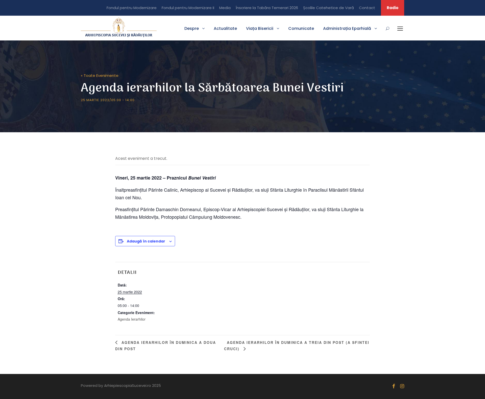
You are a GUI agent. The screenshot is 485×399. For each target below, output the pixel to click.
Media (225, 7)
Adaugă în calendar (146, 241)
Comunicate (301, 28)
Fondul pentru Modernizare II (188, 7)
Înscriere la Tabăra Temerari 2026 (267, 7)
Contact (367, 7)
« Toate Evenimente (99, 75)
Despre (191, 28)
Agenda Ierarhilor (132, 319)
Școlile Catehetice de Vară (328, 7)
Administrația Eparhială (347, 28)
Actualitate (225, 28)
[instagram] (402, 386)
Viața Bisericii (259, 28)
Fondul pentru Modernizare (132, 7)
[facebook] (393, 386)
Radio (392, 7)
